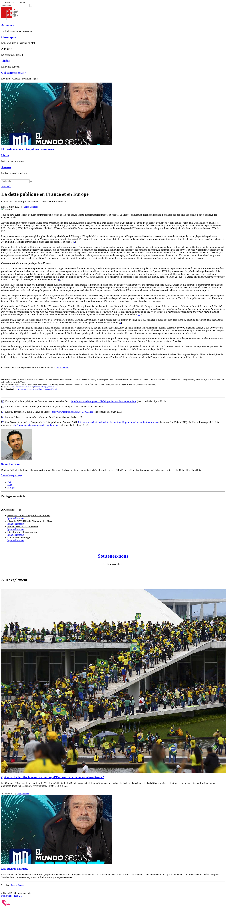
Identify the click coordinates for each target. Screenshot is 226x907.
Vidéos (5, 60)
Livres (5, 155)
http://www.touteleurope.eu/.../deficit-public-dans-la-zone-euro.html (103, 401)
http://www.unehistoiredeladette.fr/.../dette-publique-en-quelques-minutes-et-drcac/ (118, 422)
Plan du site (6, 895)
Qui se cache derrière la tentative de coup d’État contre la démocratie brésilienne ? (52, 777)
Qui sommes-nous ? (13, 72)
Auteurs (6, 167)
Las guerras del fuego (18, 537)
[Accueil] (9, 19)
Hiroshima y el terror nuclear (22, 532)
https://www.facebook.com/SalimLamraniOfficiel (36, 389)
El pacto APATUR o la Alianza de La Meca (29, 521)
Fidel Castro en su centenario (22, 526)
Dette (10, 482)
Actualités (7, 25)
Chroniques (8, 37)
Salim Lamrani (31, 206)
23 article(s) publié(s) (11, 475)
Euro (9, 484)
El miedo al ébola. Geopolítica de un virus (27, 149)
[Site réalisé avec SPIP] (5, 905)
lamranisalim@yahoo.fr (44, 387)
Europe (10, 487)
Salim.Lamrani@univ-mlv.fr (21, 387)
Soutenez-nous (113, 556)
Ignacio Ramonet (15, 518)
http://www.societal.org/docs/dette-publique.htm (36, 425)
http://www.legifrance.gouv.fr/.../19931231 (72, 411)
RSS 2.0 (18, 895)
